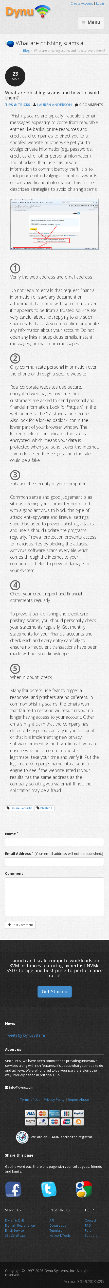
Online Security (21, 808)
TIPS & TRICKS (17, 104)
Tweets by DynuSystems (25, 1035)
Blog (26, 50)
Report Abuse (78, 1099)
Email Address (18, 853)
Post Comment (22, 925)
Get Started (54, 991)
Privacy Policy (54, 1099)
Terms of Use (30, 1099)
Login (100, 3)
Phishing (46, 808)
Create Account (82, 3)
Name (10, 833)
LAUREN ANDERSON (54, 104)
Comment (14, 873)
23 (15, 75)
